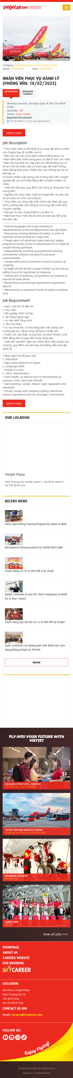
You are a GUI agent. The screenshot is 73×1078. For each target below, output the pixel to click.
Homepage (11, 947)
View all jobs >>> (55, 934)
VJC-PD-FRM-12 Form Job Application (29, 121)
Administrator (42, 1072)
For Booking (13, 963)
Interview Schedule (28, 92)
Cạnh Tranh (23, 114)
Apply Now (13, 133)
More (36, 662)
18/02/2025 (45, 68)
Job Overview (11, 91)
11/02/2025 (17, 68)
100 (21, 110)
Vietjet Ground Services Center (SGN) (36, 65)
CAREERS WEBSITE (16, 958)
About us (10, 952)
